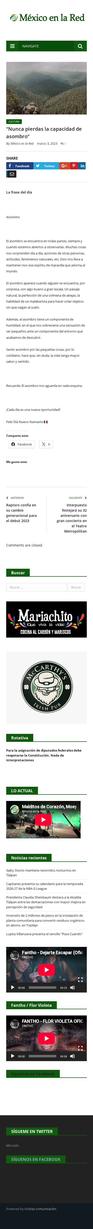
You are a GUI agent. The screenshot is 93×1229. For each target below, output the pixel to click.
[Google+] (64, 165)
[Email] (11, 174)
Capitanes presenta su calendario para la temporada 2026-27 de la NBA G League (44, 886)
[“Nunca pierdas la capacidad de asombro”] (46, 89)
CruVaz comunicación (40, 1209)
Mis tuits (12, 1145)
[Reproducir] (12, 987)
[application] (46, 970)
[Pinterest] (74, 165)
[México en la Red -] (46, 16)
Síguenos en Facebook (33, 1074)
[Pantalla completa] (80, 979)
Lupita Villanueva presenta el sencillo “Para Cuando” (44, 934)
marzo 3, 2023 (47, 143)
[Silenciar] (72, 987)
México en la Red (22, 143)
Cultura (14, 121)
